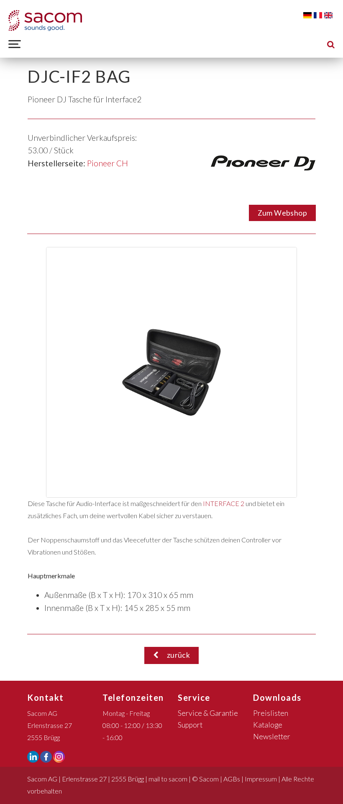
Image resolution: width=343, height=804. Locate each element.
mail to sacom (167, 779)
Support (190, 724)
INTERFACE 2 (224, 503)
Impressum (261, 779)
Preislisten (270, 713)
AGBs (231, 779)
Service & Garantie (208, 713)
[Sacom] (45, 20)
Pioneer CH (107, 163)
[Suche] (331, 44)
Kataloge (267, 724)
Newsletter (271, 736)
